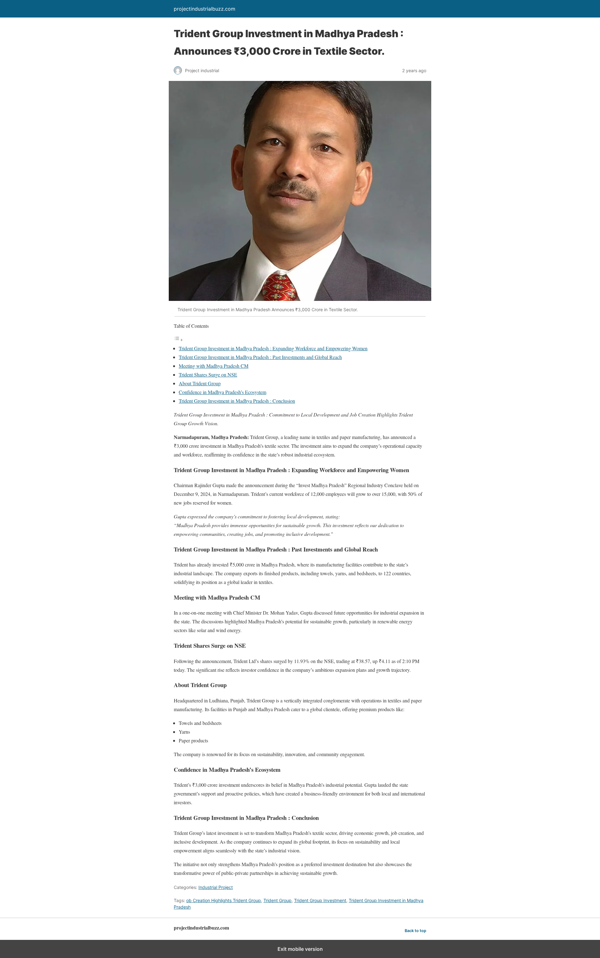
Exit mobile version (300, 949)
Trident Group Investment (320, 900)
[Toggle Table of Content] (178, 339)
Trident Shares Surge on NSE (208, 374)
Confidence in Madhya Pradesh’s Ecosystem (222, 392)
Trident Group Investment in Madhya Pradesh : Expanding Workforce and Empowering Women (273, 348)
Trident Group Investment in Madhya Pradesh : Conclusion (237, 400)
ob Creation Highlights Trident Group (223, 900)
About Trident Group (200, 383)
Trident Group (277, 900)
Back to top (415, 930)
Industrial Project (215, 887)
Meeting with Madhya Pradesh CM (213, 365)
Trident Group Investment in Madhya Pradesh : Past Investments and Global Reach (260, 357)
